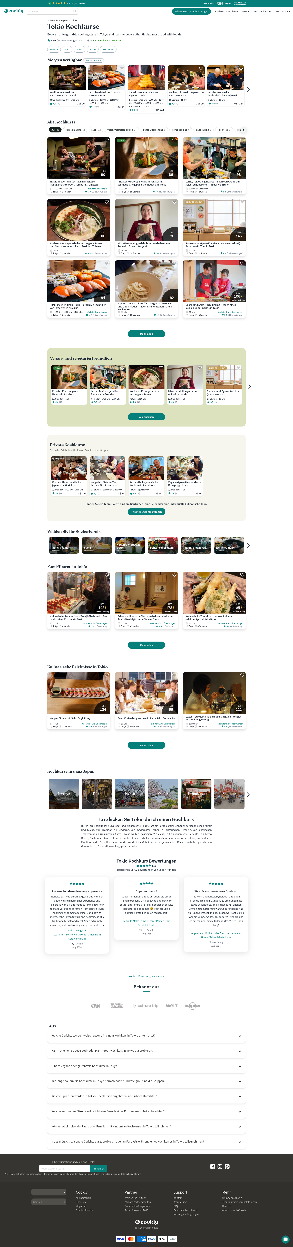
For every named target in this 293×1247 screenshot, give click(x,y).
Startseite (52, 20)
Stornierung (180, 1202)
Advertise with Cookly (234, 1210)
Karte (93, 49)
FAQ (175, 1206)
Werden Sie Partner (135, 1198)
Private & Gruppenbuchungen (191, 11)
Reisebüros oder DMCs (137, 1210)
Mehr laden (146, 333)
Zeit (67, 49)
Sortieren (108, 49)
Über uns (81, 1202)
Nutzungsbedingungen (186, 1214)
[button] (67, 3)
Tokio (73, 20)
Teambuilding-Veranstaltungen (239, 1202)
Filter (79, 49)
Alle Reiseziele (83, 1198)
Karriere (226, 1206)
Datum (54, 49)
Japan (64, 20)
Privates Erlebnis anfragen (146, 511)
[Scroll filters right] (244, 130)
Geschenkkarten (262, 11)
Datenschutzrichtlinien (185, 1210)
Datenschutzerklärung (131, 1173)
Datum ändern (93, 60)
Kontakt (177, 1198)
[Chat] (285, 1239)
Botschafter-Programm (137, 1206)
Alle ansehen (146, 417)
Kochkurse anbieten (226, 11)
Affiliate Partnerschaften (138, 1202)
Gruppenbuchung (232, 1198)
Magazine (81, 1206)
